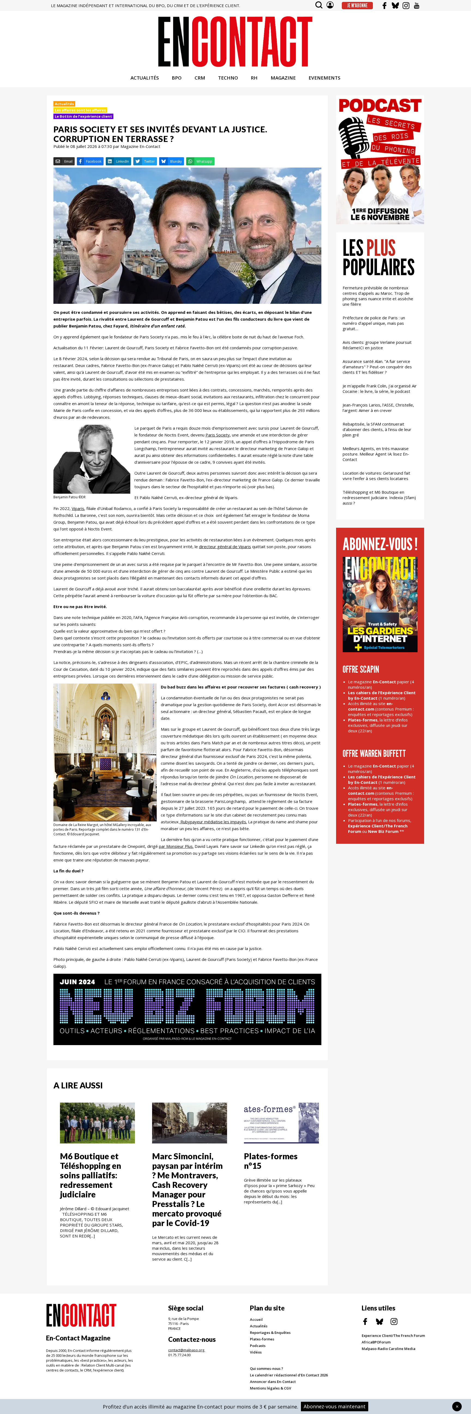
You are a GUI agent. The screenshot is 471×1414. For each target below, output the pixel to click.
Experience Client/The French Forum (393, 1335)
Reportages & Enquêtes (270, 1332)
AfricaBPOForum (376, 1342)
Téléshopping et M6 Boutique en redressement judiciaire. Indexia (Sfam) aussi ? (379, 497)
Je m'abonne (357, 5)
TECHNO (228, 78)
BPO (177, 78)
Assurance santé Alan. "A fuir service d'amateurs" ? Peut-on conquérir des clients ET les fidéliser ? (377, 367)
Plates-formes (262, 1339)
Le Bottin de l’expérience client (83, 116)
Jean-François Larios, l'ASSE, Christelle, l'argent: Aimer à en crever (378, 407)
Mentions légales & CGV (270, 1388)
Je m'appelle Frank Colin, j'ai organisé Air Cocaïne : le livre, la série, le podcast (380, 388)
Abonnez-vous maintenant (335, 1406)
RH (254, 78)
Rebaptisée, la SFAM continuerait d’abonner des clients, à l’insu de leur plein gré (377, 429)
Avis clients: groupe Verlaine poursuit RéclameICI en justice (377, 344)
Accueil (256, 1319)
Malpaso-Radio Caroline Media (388, 1348)
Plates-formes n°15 (271, 1160)
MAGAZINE (283, 78)
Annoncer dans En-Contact (273, 1381)
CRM (200, 78)
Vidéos (256, 1352)
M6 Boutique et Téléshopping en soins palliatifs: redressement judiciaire (90, 1175)
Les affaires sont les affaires (80, 110)
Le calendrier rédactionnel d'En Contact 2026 (289, 1375)
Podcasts (257, 1345)
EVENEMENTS (324, 78)
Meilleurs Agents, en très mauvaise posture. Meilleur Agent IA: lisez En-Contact (376, 454)
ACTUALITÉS (145, 78)
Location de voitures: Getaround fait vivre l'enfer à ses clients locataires (376, 475)
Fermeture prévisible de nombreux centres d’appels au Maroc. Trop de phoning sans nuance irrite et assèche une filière (378, 296)
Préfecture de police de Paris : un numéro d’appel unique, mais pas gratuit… (374, 323)
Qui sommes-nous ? (266, 1368)
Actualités (64, 103)
